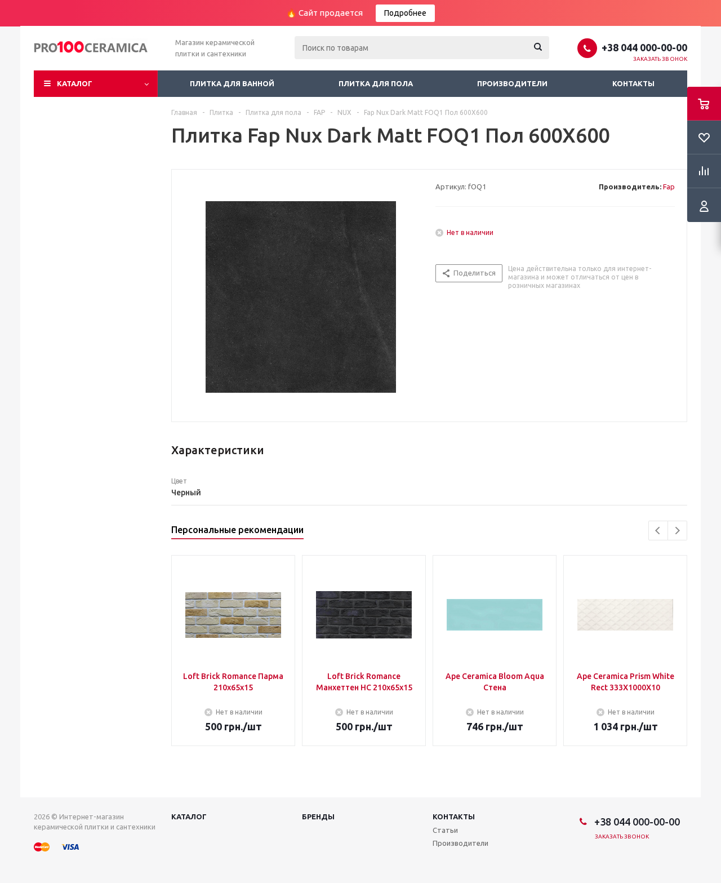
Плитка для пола (376, 83)
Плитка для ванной (232, 83)
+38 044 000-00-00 (644, 47)
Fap (669, 186)
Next (677, 530)
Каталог (74, 83)
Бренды (318, 816)
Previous (658, 530)
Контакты (633, 83)
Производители (512, 83)
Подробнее (405, 12)
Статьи (445, 830)
